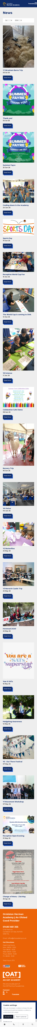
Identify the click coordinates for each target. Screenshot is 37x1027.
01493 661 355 (10, 927)
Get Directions (8, 942)
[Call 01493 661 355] (14, 1024)
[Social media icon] (3, 992)
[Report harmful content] (22, 966)
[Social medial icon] (7, 992)
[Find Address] (23, 1024)
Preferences (7, 1022)
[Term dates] (4, 1024)
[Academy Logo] (14, 3)
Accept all (8, 1017)
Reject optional (21, 1017)
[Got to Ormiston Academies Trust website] (11, 976)
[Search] (32, 1024)
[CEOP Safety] (6, 966)
